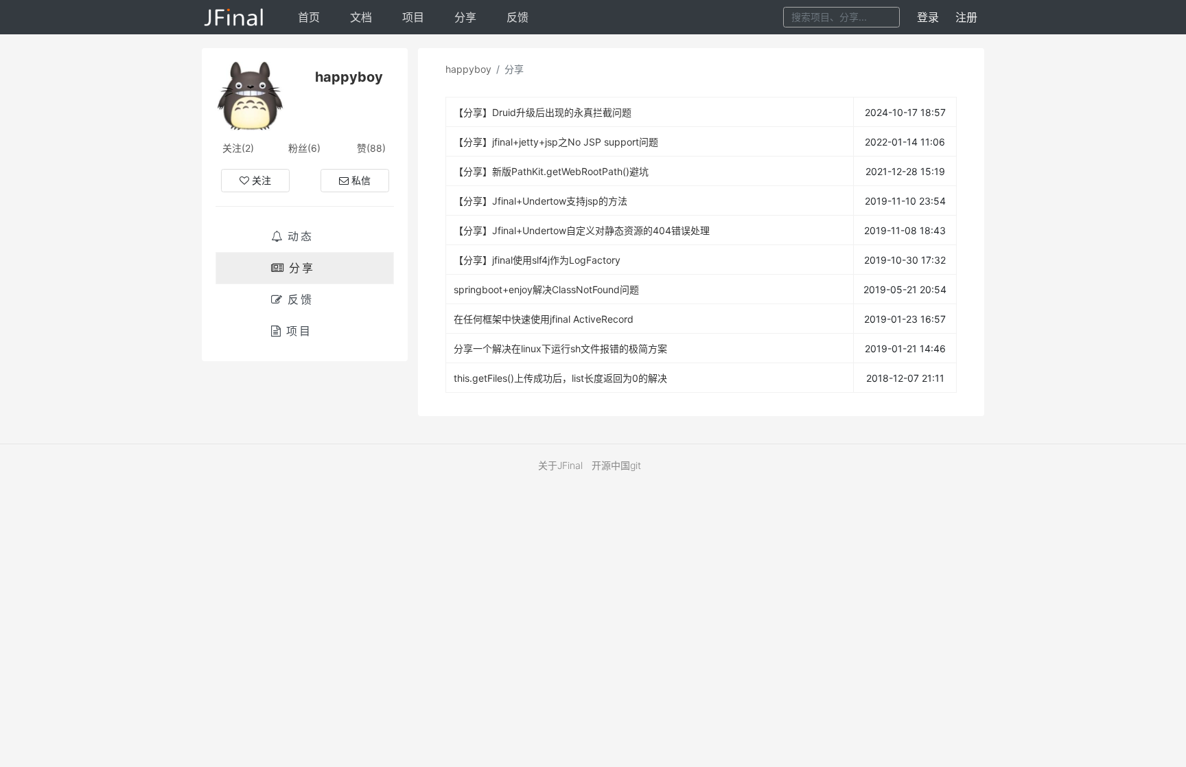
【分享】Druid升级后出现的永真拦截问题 (542, 112)
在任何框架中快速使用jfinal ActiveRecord (543, 319)
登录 (928, 17)
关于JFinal (560, 465)
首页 (309, 17)
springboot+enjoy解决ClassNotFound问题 (546, 289)
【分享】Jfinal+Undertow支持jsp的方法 (540, 201)
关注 (261, 180)
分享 (465, 17)
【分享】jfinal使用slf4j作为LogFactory (537, 260)
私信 (361, 180)
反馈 (517, 17)
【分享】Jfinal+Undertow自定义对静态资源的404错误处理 (582, 230)
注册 (966, 17)
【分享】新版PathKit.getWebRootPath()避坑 (551, 171)
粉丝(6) (304, 148)
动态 (301, 236)
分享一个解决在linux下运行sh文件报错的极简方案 (560, 348)
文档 (361, 17)
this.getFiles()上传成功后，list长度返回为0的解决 (560, 378)
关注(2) (238, 148)
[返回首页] (234, 17)
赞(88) (371, 148)
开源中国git (616, 465)
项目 (413, 17)
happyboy (468, 69)
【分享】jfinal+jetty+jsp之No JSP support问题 (556, 142)
